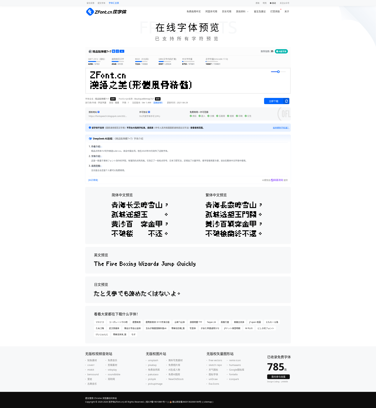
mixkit (90, 369)
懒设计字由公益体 (132, 328)
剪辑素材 (112, 365)
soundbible (114, 374)
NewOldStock (176, 379)
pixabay (152, 365)
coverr (91, 365)
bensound (93, 374)
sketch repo (215, 365)
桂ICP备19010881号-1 (156, 401)
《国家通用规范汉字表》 (115, 127)
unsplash (153, 360)
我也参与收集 (278, 376)
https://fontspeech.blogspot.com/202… (108, 116)
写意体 (193, 328)
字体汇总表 (114, 2)
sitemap (208, 401)
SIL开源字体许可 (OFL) (149, 116)
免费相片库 (174, 365)
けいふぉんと (102, 334)
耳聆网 (111, 379)
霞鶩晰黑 (136, 322)
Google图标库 (236, 369)
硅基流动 (278, 180)
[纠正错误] (93, 180)
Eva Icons (214, 383)
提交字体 (101, 3)
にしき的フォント (266, 328)
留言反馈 (90, 3)
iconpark (234, 379)
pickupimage (155, 383)
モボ (133, 334)
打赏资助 (275, 11)
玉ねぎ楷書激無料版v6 (156, 328)
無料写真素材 (175, 360)
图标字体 (213, 374)
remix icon (235, 360)
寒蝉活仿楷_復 (178, 328)
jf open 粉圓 (255, 322)
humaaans (235, 365)
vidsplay (112, 369)
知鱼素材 (92, 360)
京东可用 (226, 11)
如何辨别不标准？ (281, 127)
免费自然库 (154, 369)
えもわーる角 (272, 322)
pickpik (152, 379)
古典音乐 (92, 383)
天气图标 (213, 369)
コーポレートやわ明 (118, 322)
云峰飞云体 (179, 322)
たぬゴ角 (100, 328)
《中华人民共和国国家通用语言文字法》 (171, 127)
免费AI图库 (174, 374)
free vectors (215, 360)
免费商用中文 (194, 11)
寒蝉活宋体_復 (119, 334)
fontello (233, 374)
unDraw (213, 379)
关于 (286, 11)
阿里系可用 (211, 11)
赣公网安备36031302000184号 (186, 401)
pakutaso (153, 374)
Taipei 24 (211, 322)
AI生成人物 (174, 369)
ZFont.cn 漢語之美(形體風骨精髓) (142, 80)
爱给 (89, 379)
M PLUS (249, 328)
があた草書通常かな (210, 328)
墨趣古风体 (239, 322)
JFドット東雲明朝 (232, 328)
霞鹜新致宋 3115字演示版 (157, 322)
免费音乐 (112, 360)
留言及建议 (260, 11)
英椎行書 (225, 322)
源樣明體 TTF (196, 322)
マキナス (100, 322)
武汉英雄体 (114, 328)
